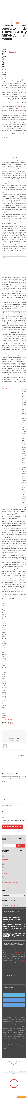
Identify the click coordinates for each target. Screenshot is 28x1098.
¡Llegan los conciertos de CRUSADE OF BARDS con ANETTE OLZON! (14, 935)
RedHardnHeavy (14, 1062)
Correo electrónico (7, 805)
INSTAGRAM (7, 1005)
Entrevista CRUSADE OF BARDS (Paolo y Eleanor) (14, 918)
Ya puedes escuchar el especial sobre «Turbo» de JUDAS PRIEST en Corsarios (14, 926)
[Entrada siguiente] (20, 733)
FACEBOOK (7, 1000)
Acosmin (14, 1073)
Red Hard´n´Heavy (14, 42)
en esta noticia (17, 952)
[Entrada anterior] (8, 733)
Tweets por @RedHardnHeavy (10, 905)
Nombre (4, 799)
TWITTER (6, 994)
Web (3, 811)
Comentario (5, 781)
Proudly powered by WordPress (9, 1071)
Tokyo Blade (13, 727)
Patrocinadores (8, 859)
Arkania (9, 727)
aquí (7, 171)
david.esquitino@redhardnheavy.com (11, 724)
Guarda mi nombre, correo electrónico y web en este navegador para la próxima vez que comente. (14, 820)
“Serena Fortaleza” (19, 106)
